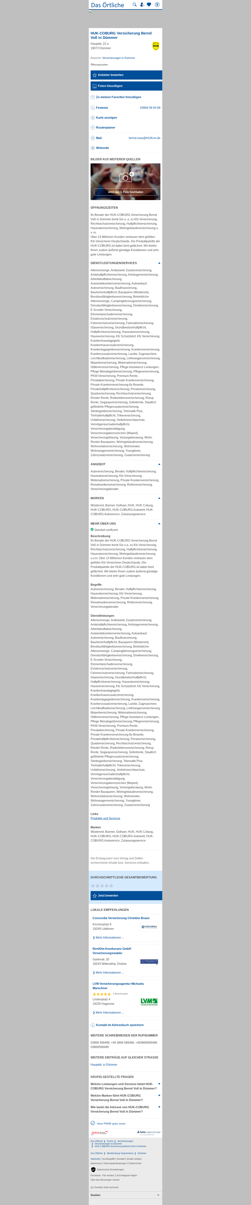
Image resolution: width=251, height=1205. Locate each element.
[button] (107, 1169)
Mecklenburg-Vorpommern (120, 1153)
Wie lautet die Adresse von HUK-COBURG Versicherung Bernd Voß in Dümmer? (120, 1109)
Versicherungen (125, 1141)
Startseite (95, 1159)
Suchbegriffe (108, 1159)
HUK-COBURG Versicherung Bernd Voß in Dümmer (120, 1146)
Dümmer (142, 1153)
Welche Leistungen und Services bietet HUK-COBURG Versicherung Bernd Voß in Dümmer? (124, 1086)
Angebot (98, 464)
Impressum (96, 1163)
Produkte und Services (105, 818)
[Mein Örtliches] (143, 4)
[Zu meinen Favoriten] (149, 4)
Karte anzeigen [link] (106, 117)
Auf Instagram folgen (126, 1175)
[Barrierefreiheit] (157, 4)
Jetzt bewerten (108, 895)
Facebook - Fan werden (102, 1175)
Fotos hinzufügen (110, 85)
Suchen (95, 1195)
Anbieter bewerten (110, 74)
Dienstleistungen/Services (114, 263)
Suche (110, 1141)
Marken (97, 498)
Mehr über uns (103, 523)
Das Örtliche (97, 1141)
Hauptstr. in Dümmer (104, 1064)
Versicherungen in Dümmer (108, 1143)
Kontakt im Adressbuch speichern (120, 1025)
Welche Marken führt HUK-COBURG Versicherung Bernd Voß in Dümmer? (117, 1098)
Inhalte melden (134, 1159)
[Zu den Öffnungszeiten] (99, 64)
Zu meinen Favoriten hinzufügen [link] (118, 97)
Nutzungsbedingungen (115, 1163)
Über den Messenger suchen (105, 1180)
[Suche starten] (134, 4)
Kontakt (121, 1159)
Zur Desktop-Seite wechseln (105, 1187)
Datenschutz (135, 1163)
